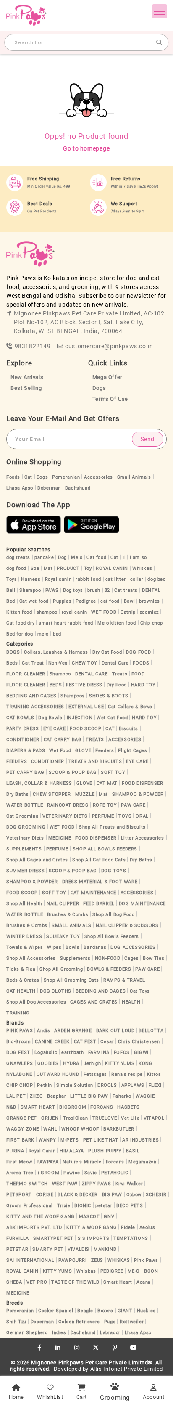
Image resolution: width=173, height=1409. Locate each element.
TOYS (124, 816)
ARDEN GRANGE (73, 1030)
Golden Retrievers (79, 1321)
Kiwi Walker (129, 1184)
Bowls (72, 947)
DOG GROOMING (25, 827)
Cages (131, 958)
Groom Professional (29, 1205)
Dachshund (77, 488)
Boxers (105, 1311)
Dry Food (117, 685)
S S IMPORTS (94, 1238)
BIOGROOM (72, 1107)
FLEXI (155, 1085)
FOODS (141, 663)
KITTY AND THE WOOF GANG (40, 1216)
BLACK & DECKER (77, 1194)
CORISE (45, 1194)
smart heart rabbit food (66, 623)
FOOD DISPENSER (142, 783)
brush (93, 590)
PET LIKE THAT (100, 1140)
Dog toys (73, 590)
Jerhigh (92, 1063)
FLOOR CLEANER (25, 674)
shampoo (47, 612)
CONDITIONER (22, 739)
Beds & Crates (22, 980)
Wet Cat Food (112, 717)
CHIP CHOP (19, 1085)
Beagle (85, 1311)
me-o (43, 634)
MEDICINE (59, 838)
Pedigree (86, 601)
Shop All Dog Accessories (36, 1002)
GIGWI (141, 1052)
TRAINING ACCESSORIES (35, 707)
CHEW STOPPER (52, 794)
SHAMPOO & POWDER (138, 794)
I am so (138, 557)
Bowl (129, 601)
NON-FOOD (108, 958)
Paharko (122, 1096)
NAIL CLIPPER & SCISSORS (127, 925)
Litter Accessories (142, 838)
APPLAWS (132, 1085)
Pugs (109, 1321)
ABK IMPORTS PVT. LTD (34, 1227)
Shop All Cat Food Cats (99, 860)
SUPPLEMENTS (24, 849)
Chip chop (151, 623)
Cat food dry (20, 623)
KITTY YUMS (119, 1063)
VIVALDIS (78, 1249)
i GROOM (48, 1173)
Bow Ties (153, 958)
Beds (12, 663)
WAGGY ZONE (22, 1129)
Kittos (154, 1074)
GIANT (125, 1311)
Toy (88, 568)
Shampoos (72, 696)
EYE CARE (54, 728)
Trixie (64, 1205)
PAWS (52, 590)
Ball (10, 590)
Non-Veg (58, 663)
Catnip (128, 612)
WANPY (47, 1140)
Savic (90, 1173)
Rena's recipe (127, 1074)
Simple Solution (74, 1085)
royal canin (74, 612)
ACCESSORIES (125, 739)
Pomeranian (66, 477)
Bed (10, 601)
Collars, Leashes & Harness (56, 652)
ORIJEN (50, 1118)
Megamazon (142, 1162)
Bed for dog (19, 634)
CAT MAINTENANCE (93, 892)
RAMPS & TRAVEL (124, 980)
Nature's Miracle (82, 1162)
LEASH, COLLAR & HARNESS (39, 783)
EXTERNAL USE (86, 707)
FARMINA (99, 1052)
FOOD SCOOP (85, 728)
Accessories (98, 477)
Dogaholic (45, 1052)
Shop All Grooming (61, 969)
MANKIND (105, 1249)
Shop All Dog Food (113, 914)
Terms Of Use (110, 399)
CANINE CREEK (52, 1041)
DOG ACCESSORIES (132, 947)
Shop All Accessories (31, 958)
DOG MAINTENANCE (142, 903)
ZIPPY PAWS (96, 1184)
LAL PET (16, 1096)
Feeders (104, 750)
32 (107, 590)
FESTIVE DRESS (84, 685)
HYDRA (71, 1063)
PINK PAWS (19, 1030)
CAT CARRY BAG (63, 739)
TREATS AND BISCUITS (95, 761)
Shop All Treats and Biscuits (112, 827)
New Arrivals (26, 377)
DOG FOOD (138, 652)
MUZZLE (85, 794)
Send (148, 439)
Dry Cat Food (107, 652)
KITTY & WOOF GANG (91, 1227)
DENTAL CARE (91, 674)
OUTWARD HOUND (58, 1074)
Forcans (115, 1162)
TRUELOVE (104, 1118)
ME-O (134, 1271)
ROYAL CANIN (112, 568)
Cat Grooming (22, 816)
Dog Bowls (50, 717)
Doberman (49, 488)
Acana (143, 1282)
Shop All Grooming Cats (71, 980)
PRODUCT (68, 568)
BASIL (133, 1151)
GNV (109, 1216)
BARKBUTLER (118, 1129)
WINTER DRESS (24, 936)
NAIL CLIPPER (63, 903)
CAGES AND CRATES (94, 1002)
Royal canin (58, 579)
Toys (11, 579)
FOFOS (122, 1052)
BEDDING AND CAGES (31, 696)
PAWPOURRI (72, 1260)
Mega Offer (107, 377)
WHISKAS (118, 1260)
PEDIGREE (111, 1271)
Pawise (71, 1173)
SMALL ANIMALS (72, 925)
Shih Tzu (16, 1321)
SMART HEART (38, 1107)
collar (137, 579)
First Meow (19, 1162)
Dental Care (115, 663)
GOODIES (48, 1063)
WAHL (50, 1129)
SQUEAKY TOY (63, 936)
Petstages (95, 1074)
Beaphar (56, 1096)
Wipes (54, 947)
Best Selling (26, 388)
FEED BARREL (99, 903)
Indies (59, 1332)
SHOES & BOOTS (108, 696)
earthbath (72, 1052)
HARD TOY (143, 685)
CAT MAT (107, 783)
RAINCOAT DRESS (67, 805)
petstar (103, 1205)
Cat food (96, 557)
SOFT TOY (113, 772)
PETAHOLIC (114, 1173)
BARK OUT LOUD (115, 1030)
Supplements (75, 958)
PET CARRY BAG (25, 772)
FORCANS (101, 1107)
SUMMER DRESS (25, 871)
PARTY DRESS (22, 728)
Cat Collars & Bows (130, 707)
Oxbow (134, 1194)
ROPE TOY (105, 805)
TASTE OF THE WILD (75, 1282)
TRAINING (18, 1013)
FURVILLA (17, 1238)
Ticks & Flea (20, 969)
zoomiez (149, 612)
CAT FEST (85, 1041)
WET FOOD (103, 612)
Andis (43, 1030)
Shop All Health (24, 903)
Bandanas (95, 947)
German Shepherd (27, 1332)
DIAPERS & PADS (25, 750)
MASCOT (89, 1216)
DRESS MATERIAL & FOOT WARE (100, 882)
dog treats (18, 557)
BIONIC (82, 1205)
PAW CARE (133, 805)
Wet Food (60, 750)
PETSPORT (19, 1194)
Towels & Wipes (24, 947)
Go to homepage (86, 148)
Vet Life (130, 1118)
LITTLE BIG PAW (89, 1096)
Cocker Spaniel (55, 1311)
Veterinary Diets (25, 838)
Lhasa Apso (19, 488)
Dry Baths (17, 794)
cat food (110, 601)
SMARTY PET (47, 1249)
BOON (151, 1271)
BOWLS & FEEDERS (109, 969)
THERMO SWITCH (27, 1184)
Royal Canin (42, 1151)
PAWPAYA (47, 1162)
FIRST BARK (20, 1140)
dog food (16, 568)
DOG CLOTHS (55, 991)
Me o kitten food (116, 623)
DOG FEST (18, 1052)
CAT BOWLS (20, 717)
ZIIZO (36, 1096)
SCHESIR (156, 1194)
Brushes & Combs (67, 914)
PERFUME (103, 816)
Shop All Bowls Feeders (111, 936)
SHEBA (14, 1282)
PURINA (15, 1151)
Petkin (44, 1085)
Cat (28, 477)
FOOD (137, 674)
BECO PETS (129, 1205)
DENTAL (151, 590)
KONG (145, 1063)
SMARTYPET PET (53, 1238)
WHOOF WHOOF (80, 1129)
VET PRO (36, 1282)
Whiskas (142, 568)
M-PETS (69, 1140)
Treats (120, 674)
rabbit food (88, 579)
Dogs (99, 388)
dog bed (156, 579)
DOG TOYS (113, 871)
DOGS (13, 652)
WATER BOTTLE (24, 805)
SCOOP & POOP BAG (73, 772)
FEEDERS (16, 761)
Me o (76, 557)
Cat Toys (140, 991)
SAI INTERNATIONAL (30, 1260)
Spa (35, 568)
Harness (30, 579)
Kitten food (19, 612)
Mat (48, 568)
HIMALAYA (72, 1151)
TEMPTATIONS (130, 1238)
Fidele (128, 1227)
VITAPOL (154, 1118)
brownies (149, 601)
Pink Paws (146, 1260)
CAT (110, 728)
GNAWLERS (19, 1063)
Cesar (107, 1041)
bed (57, 634)
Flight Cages (132, 750)
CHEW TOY (84, 663)
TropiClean (75, 1118)
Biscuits (128, 728)
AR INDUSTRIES (140, 1140)
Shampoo (30, 590)
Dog (62, 557)
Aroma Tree (20, 1173)
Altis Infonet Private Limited (126, 1369)
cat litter (115, 579)
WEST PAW (65, 1184)
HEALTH (131, 1002)
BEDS (56, 685)
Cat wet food (34, 601)
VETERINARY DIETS (65, 816)
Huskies (146, 1311)
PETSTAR (17, 1249)
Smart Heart (117, 1282)
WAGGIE (145, 1096)
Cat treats (126, 590)
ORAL (142, 816)
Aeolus (147, 1227)
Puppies (62, 601)
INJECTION (79, 717)
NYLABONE (19, 1074)
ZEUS (97, 1260)
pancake (44, 557)
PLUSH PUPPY (105, 1151)
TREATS (95, 739)
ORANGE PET (21, 1118)
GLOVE (83, 750)
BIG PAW (112, 1194)
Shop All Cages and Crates (37, 860)
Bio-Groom (18, 1041)
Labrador (110, 1332)
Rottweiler (132, 1321)
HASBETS (128, 1107)
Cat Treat (33, 663)
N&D (11, 1107)
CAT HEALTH (21, 991)
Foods (13, 477)
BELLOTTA (151, 1030)
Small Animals (134, 477)
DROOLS (107, 1085)
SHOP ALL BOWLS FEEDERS (105, 849)
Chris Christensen (139, 1041)
